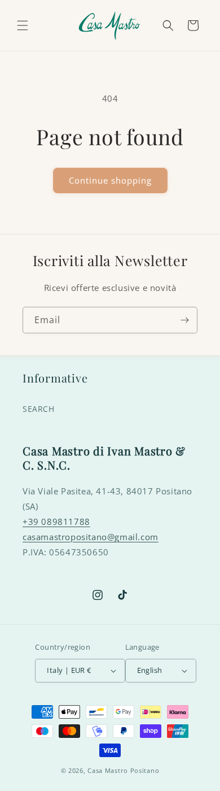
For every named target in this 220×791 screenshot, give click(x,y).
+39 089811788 (56, 521)
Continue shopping (110, 180)
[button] (22, 25)
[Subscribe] (184, 320)
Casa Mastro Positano (123, 770)
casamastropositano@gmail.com (91, 536)
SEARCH (39, 408)
